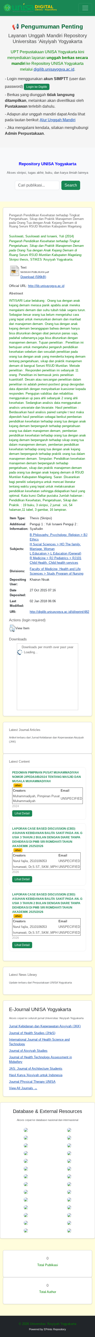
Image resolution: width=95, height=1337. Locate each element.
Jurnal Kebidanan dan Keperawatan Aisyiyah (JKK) (45, 1026)
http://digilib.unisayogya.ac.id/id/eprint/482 (59, 612)
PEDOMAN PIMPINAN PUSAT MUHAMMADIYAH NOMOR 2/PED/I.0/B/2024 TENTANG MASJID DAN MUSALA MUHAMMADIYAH (46, 777)
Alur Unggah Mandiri (58, 120)
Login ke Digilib (36, 87)
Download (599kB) (33, 277)
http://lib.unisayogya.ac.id (46, 286)
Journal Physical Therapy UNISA (32, 1081)
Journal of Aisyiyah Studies (28, 1050)
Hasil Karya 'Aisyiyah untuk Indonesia (35, 1075)
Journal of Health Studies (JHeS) (32, 1033)
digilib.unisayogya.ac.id (54, 69)
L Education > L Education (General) (55, 553)
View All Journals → (23, 1088)
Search (71, 185)
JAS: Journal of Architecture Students (35, 1068)
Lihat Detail (22, 813)
